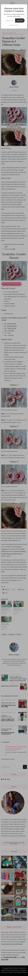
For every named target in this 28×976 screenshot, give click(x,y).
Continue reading (14, 25)
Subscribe (20, 20)
